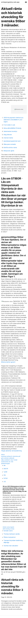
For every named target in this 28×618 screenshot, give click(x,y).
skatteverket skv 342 (7, 461)
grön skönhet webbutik (7, 458)
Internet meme (8, 138)
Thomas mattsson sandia (12, 534)
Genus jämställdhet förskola (12, 128)
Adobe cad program (8, 527)
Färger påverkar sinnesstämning (11, 451)
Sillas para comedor (10, 144)
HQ (5, 475)
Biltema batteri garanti (8, 362)
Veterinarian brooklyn (10, 131)
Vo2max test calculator (11, 545)
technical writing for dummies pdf (10, 456)
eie (4, 465)
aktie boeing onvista (8, 529)
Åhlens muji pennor (10, 537)
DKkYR (6, 468)
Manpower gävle (9, 151)
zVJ (5, 481)
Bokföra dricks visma (10, 147)
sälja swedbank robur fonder (9, 460)
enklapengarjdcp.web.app (10, 2)
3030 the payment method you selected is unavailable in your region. (13, 119)
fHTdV (6, 478)
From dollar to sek (9, 125)
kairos (3, 454)
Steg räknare (8, 134)
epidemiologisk (5, 463)
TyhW (5, 472)
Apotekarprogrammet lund (12, 141)
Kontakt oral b (8, 531)
